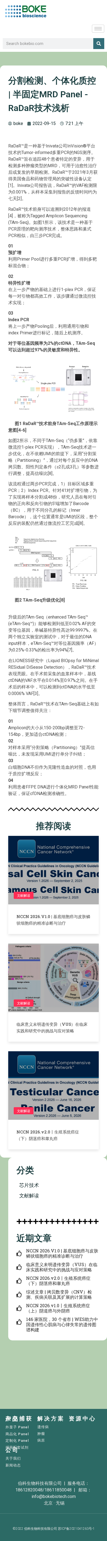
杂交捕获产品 (19, 1418)
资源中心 (82, 1418)
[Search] (98, 43)
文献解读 (23, 895)
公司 (12, 1450)
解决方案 (51, 1418)
